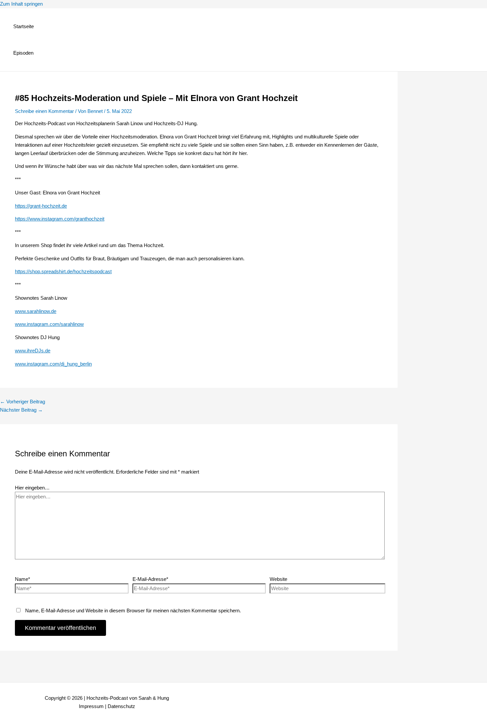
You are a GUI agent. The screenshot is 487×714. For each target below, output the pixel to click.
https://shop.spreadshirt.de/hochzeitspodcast (63, 271)
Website (278, 579)
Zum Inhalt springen (21, 4)
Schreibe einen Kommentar (44, 111)
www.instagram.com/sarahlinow (49, 324)
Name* (22, 579)
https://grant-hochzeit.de (41, 206)
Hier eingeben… (32, 487)
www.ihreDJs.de (32, 350)
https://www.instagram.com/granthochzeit (59, 219)
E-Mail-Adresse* (150, 579)
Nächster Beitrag (21, 410)
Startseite (23, 26)
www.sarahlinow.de (35, 311)
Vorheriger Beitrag (22, 401)
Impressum (91, 706)
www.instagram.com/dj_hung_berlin (53, 364)
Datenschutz (121, 706)
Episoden (23, 53)
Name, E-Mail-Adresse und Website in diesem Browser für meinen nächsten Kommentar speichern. (133, 610)
